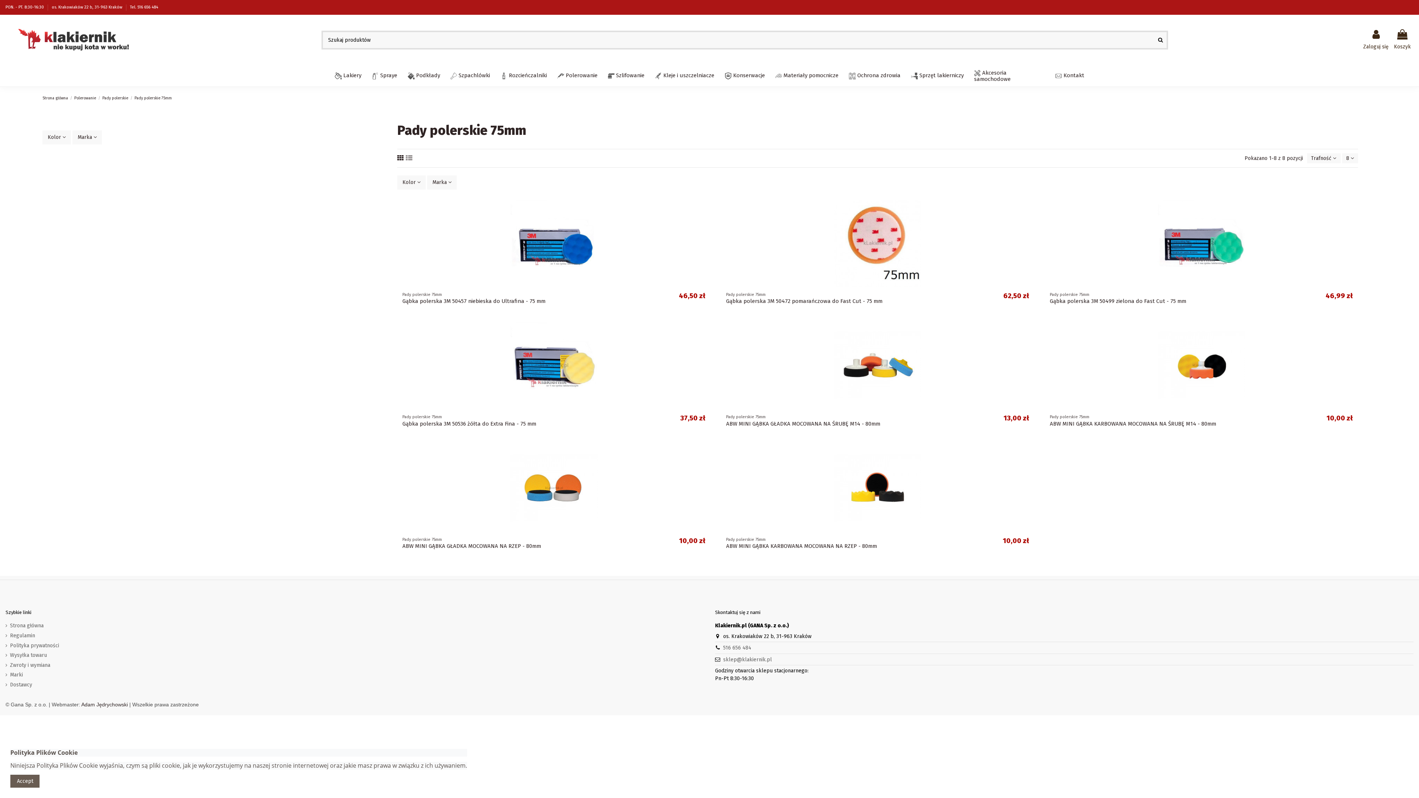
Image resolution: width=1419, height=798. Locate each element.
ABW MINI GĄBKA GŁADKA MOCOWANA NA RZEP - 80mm (471, 546)
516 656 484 (737, 648)
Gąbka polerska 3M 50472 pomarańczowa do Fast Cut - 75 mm (804, 301)
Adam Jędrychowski (104, 704)
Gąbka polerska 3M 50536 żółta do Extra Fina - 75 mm (469, 423)
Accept (25, 781)
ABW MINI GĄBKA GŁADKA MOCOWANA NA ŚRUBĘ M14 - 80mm (803, 423)
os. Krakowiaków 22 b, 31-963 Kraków (87, 7)
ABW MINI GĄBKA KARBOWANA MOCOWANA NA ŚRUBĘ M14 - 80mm (1133, 423)
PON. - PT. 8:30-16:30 (25, 7)
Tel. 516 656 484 (144, 7)
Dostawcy (21, 685)
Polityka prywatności (34, 645)
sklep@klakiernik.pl (747, 660)
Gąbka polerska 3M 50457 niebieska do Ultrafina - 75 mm (473, 301)
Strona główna (27, 626)
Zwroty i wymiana (30, 665)
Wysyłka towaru (28, 655)
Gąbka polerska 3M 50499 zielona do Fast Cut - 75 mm (1118, 301)
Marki (16, 675)
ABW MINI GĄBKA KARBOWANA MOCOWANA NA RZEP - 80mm (801, 546)
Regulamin (22, 635)
